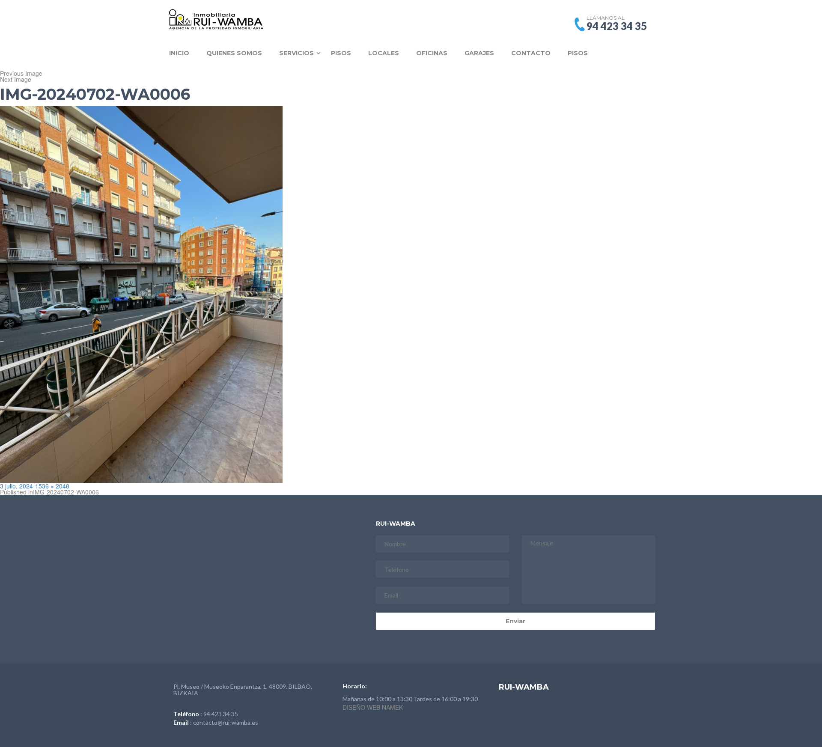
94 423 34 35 (220, 713)
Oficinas (431, 53)
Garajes (479, 53)
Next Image (15, 79)
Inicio (179, 53)
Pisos (341, 53)
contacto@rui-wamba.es (225, 722)
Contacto (531, 53)
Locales (383, 53)
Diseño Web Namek (372, 707)
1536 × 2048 (52, 486)
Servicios (296, 53)
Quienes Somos (234, 53)
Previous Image (21, 73)
